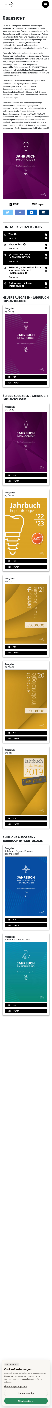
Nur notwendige (26, 1393)
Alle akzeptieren (26, 1401)
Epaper (40, 204)
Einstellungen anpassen (15, 1386)
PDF (15, 204)
